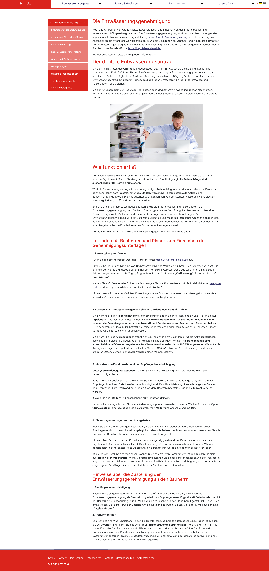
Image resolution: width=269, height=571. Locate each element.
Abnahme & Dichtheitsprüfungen (67, 37)
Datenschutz (93, 557)
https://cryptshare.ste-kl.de (172, 259)
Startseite (25, 3)
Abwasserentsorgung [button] (75, 3)
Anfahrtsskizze (146, 557)
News (51, 557)
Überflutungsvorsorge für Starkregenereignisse (63, 84)
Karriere (62, 557)
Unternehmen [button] (177, 3)
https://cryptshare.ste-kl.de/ (144, 48)
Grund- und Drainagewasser (65, 59)
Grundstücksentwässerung (64, 22)
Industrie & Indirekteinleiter (64, 73)
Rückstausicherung (61, 44)
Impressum (76, 557)
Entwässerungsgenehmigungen (68, 29)
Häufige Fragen (59, 66)
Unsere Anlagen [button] (228, 3)
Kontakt (108, 557)
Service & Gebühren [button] (126, 3)
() (168, 37)
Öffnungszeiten (125, 557)
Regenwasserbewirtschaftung (66, 51)
